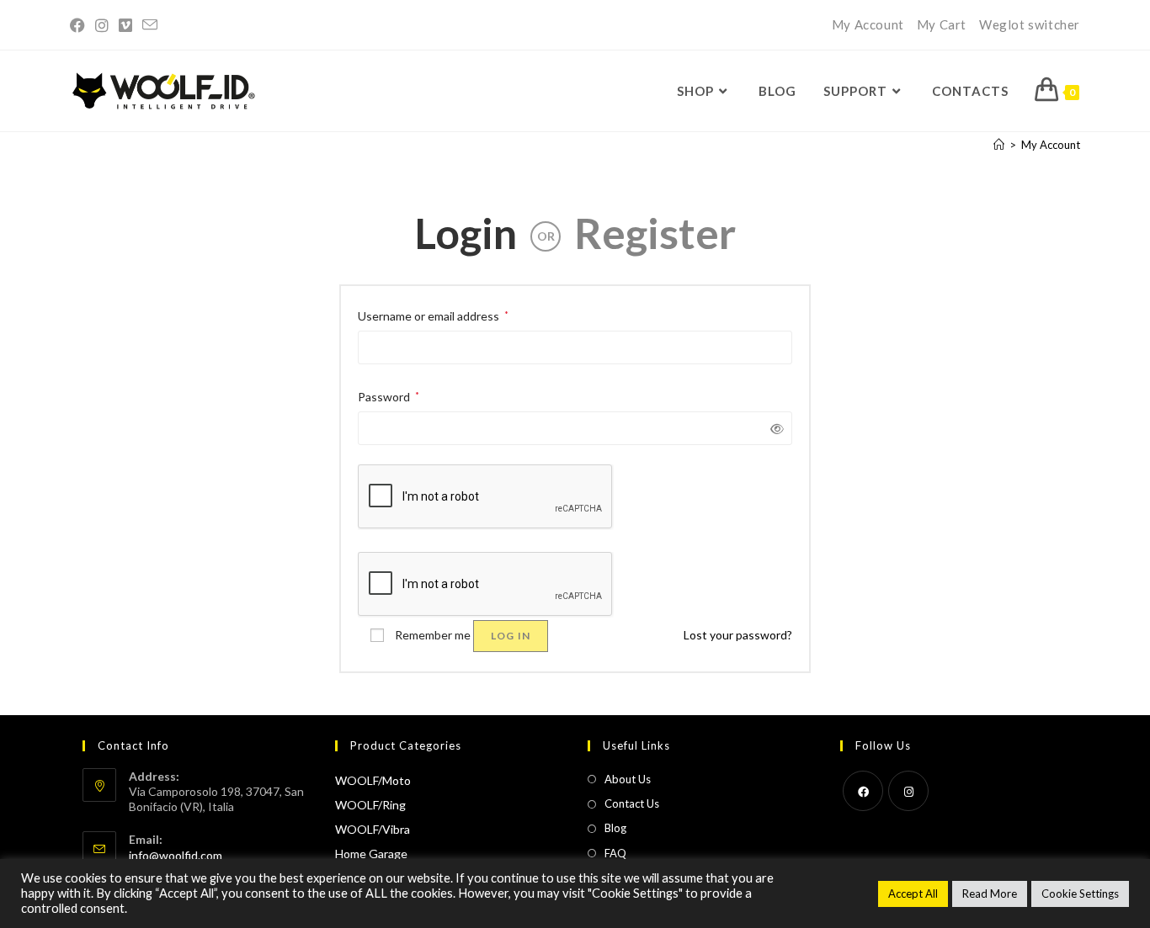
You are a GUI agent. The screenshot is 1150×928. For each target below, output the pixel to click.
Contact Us (631, 803)
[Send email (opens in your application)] (149, 25)
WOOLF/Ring (370, 805)
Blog (615, 828)
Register (655, 233)
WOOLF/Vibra (372, 829)
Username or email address (433, 314)
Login (465, 233)
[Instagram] (908, 791)
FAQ (615, 853)
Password (388, 395)
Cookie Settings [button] (1080, 893)
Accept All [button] (913, 893)
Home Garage (371, 853)
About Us (627, 779)
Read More (989, 893)
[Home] (998, 144)
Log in (510, 635)
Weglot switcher (1029, 24)
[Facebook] (863, 791)
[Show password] (774, 428)
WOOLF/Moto (373, 780)
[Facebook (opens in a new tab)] (80, 25)
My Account (868, 24)
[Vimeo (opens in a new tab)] (125, 25)
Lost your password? (738, 635)
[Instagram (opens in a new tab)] (102, 25)
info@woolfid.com (175, 855)
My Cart (941, 24)
